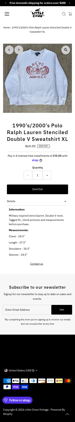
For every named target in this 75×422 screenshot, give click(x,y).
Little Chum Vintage (37, 409)
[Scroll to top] (67, 414)
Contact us (36, 264)
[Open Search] (64, 14)
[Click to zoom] (65, 50)
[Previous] (9, 49)
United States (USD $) (22, 370)
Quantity (37, 167)
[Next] (18, 49)
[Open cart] (70, 14)
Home (6, 27)
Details (11, 201)
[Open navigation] (10, 14)
